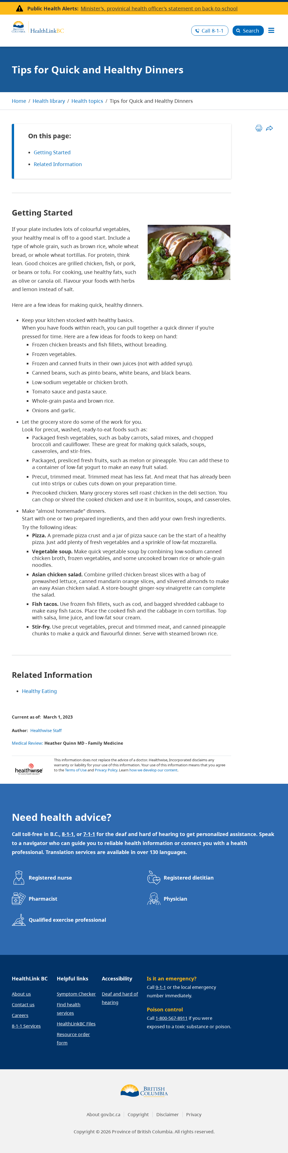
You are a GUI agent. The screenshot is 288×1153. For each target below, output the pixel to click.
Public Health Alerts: (52, 8)
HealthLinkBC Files (76, 1024)
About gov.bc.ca (103, 1114)
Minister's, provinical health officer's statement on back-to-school (159, 8)
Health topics (87, 101)
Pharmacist (43, 898)
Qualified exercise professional (67, 919)
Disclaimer (167, 1114)
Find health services (68, 1009)
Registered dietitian (189, 877)
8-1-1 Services (26, 1026)
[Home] (99, 26)
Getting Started (52, 152)
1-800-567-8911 (172, 1018)
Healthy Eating (39, 691)
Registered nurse (50, 877)
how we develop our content (153, 770)
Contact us (23, 1005)
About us (21, 994)
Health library (49, 101)
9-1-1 (161, 987)
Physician (175, 898)
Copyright (138, 1114)
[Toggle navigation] (271, 31)
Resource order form (73, 1038)
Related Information (58, 164)
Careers (20, 1015)
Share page (269, 128)
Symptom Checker (76, 994)
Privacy (193, 1114)
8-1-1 (213, 30)
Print (259, 128)
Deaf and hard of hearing (120, 998)
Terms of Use (76, 770)
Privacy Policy (106, 770)
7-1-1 (89, 834)
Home (19, 101)
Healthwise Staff (46, 730)
